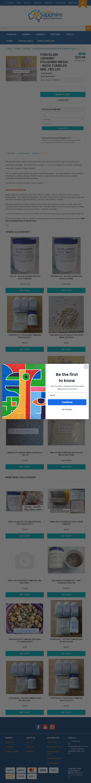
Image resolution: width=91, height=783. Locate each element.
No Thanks (67, 409)
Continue (67, 402)
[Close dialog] (86, 367)
